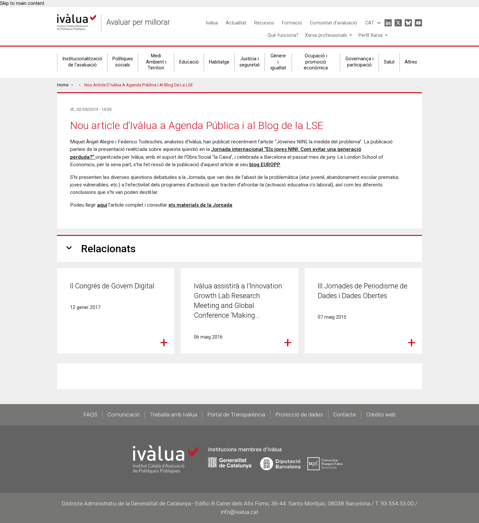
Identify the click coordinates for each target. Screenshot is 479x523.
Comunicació (124, 414)
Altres (411, 62)
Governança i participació (359, 62)
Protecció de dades (299, 414)
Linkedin (388, 22)
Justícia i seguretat (250, 62)
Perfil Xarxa (371, 35)
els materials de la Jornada (200, 205)
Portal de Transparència (236, 414)
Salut (389, 62)
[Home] (76, 22)
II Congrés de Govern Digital (112, 286)
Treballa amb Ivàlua (173, 414)
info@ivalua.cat (239, 512)
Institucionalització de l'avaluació (82, 62)
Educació (189, 62)
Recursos (264, 23)
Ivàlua (212, 23)
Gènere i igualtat (278, 62)
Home (62, 84)
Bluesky (408, 22)
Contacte (344, 414)
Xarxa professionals (326, 35)
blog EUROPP (264, 164)
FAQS (90, 414)
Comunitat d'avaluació (333, 23)
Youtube (418, 22)
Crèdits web (381, 414)
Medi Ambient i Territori (156, 62)
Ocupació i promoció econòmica (316, 62)
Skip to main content (22, 3)
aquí (102, 205)
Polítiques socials (122, 62)
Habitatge (219, 62)
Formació (292, 23)
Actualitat (236, 23)
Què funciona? (283, 35)
